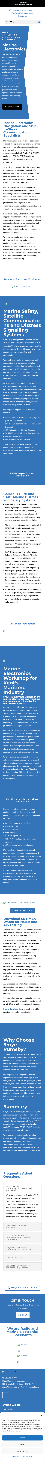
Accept (22, 1438)
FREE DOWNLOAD (22, 910)
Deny (22, 1444)
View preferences (22, 1451)
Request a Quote (12, 107)
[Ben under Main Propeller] (22, 286)
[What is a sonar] (10, 630)
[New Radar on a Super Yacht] (18, 303)
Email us (22, 1315)
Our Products (8, 1409)
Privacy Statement (27, 1456)
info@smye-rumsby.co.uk (14, 1381)
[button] (41, 1415)
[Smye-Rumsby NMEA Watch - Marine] (19, 902)
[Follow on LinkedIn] (5, 1395)
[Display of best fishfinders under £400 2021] (22, 660)
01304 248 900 (11, 1378)
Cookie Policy (15, 1456)
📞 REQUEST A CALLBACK (22, 1287)
